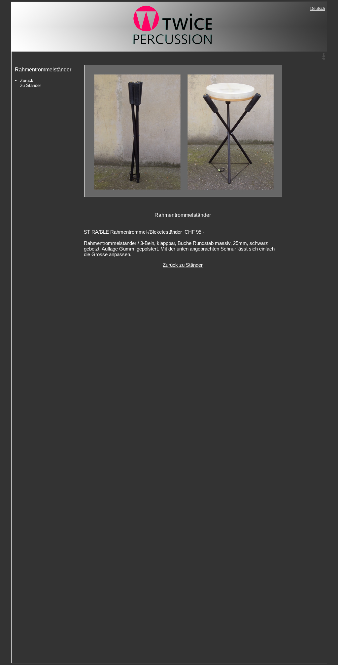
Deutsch (317, 8)
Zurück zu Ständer (30, 83)
